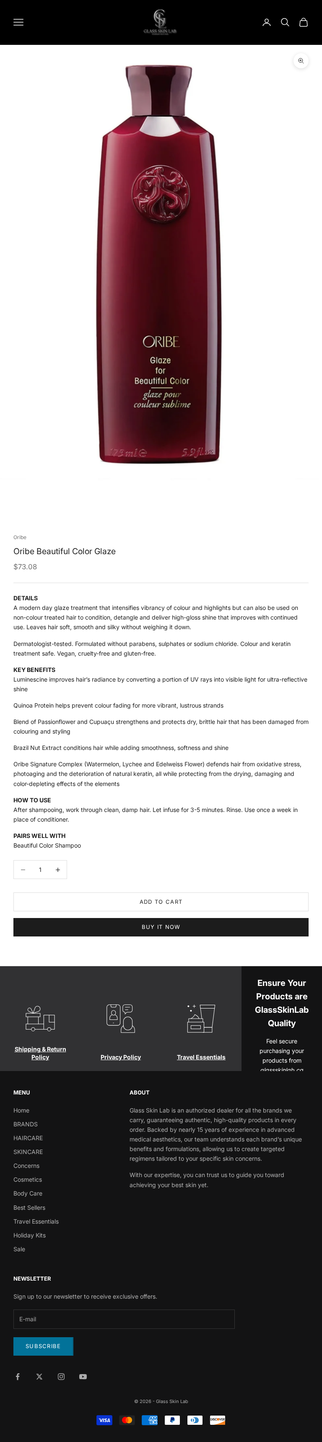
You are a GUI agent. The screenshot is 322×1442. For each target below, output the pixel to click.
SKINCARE (28, 1151)
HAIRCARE (28, 1137)
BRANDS (25, 1124)
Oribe (19, 537)
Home (21, 1110)
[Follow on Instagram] (61, 1376)
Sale (19, 1249)
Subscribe (43, 1346)
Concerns (26, 1165)
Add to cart (161, 901)
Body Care (27, 1193)
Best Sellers (29, 1207)
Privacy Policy (121, 1057)
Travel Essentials (201, 1057)
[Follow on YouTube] (83, 1376)
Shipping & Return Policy (40, 1052)
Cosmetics (27, 1179)
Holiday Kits (29, 1235)
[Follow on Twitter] (39, 1376)
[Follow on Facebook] (17, 1376)
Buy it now (161, 926)
